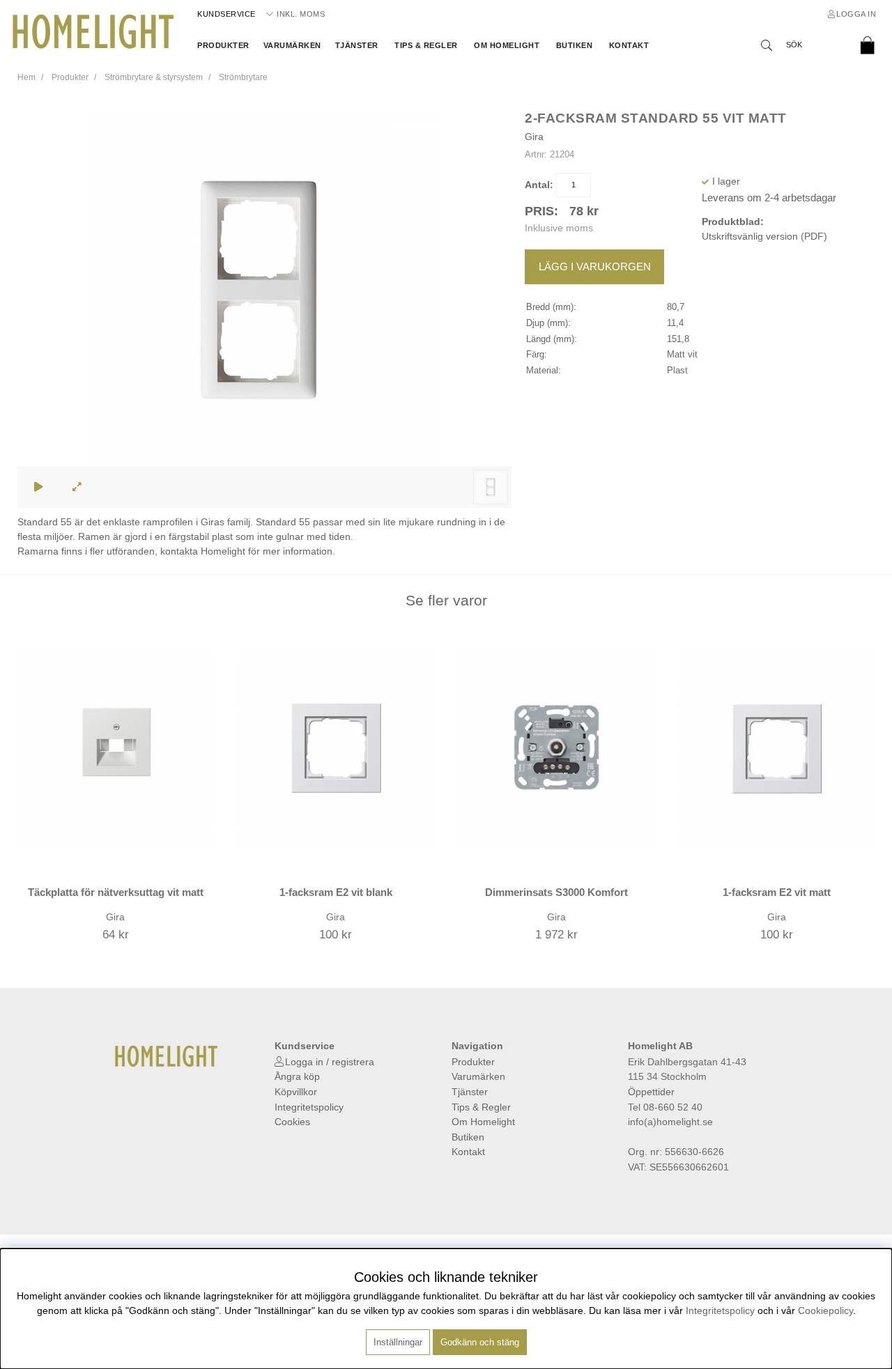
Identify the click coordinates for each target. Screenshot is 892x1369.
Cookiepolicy (825, 1310)
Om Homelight (506, 45)
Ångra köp (297, 1076)
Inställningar (398, 1342)
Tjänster (356, 45)
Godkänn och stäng (479, 1342)
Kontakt (629, 45)
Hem (26, 77)
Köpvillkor (296, 1091)
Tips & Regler (426, 45)
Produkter (223, 45)
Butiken (574, 45)
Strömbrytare (243, 77)
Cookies (292, 1121)
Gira (534, 136)
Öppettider (651, 1091)
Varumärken (292, 45)
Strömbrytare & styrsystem (154, 77)
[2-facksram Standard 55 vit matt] (490, 487)
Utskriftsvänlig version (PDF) (764, 236)
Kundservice (226, 14)
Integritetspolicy (309, 1107)
